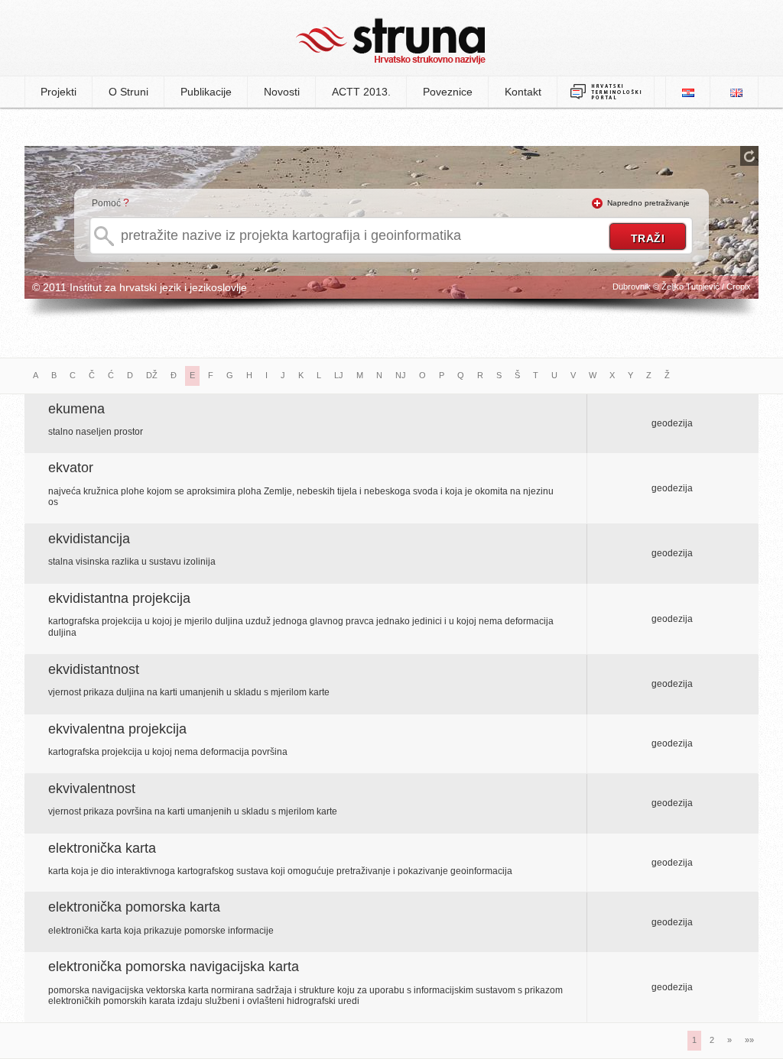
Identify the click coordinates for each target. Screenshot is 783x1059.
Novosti (282, 92)
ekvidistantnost (93, 669)
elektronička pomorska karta (134, 907)
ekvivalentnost (91, 788)
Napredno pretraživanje (648, 203)
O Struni (128, 92)
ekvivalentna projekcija (117, 729)
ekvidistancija (89, 538)
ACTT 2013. (361, 92)
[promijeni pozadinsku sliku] (749, 156)
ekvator (70, 467)
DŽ (152, 375)
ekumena (76, 408)
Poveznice (448, 92)
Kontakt (523, 92)
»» (749, 1039)
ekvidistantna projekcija (119, 598)
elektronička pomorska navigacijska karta (173, 966)
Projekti (58, 92)
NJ (400, 375)
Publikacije (206, 92)
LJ (338, 375)
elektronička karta (102, 848)
